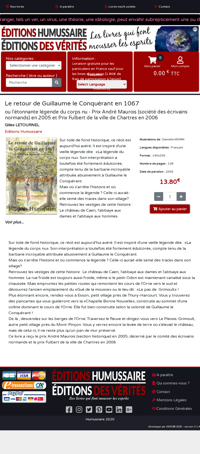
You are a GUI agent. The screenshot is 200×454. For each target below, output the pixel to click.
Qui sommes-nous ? (173, 383)
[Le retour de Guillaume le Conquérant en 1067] (31, 175)
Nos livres (17, 6)
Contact (164, 6)
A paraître (67, 6)
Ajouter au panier (172, 209)
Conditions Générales (174, 408)
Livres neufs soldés (122, 6)
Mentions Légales (172, 400)
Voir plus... (14, 222)
